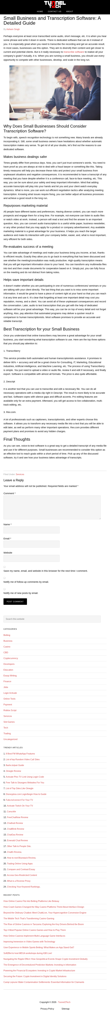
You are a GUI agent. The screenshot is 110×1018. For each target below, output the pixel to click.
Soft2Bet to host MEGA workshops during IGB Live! (27, 953)
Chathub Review (15, 823)
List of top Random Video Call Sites (23, 759)
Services (20, 474)
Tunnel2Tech (55, 4)
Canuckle (11, 811)
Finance (7, 681)
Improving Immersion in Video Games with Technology (29, 941)
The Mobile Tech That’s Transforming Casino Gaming (28, 918)
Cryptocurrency (10, 658)
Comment (9, 493)
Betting (6, 635)
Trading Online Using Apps (20, 863)
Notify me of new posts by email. (20, 593)
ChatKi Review (14, 852)
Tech (5, 728)
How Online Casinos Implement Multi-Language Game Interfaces (34, 936)
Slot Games (9, 722)
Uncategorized (10, 739)
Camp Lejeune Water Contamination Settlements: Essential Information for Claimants (43, 982)
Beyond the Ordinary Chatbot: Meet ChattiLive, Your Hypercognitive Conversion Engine (44, 913)
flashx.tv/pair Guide (15, 765)
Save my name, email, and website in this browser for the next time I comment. (45, 571)
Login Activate (10, 693)
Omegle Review (13, 771)
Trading (7, 733)
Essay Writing (10, 675)
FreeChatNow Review (17, 817)
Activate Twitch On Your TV (20, 806)
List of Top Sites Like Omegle (19, 788)
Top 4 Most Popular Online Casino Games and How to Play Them (34, 930)
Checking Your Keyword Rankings (23, 887)
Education (8, 670)
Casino (6, 647)
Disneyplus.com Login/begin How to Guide (26, 794)
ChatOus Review (15, 835)
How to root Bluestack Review (21, 858)
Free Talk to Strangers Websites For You (25, 782)
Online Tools (9, 699)
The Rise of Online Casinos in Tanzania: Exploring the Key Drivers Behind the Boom (43, 924)
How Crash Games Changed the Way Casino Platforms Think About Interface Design (43, 907)
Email (7, 538)
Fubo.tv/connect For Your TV (19, 800)
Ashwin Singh (13, 29)
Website (7, 552)
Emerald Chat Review (17, 840)
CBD (5, 652)
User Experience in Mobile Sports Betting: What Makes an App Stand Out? (38, 947)
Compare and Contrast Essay (21, 869)
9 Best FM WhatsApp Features (20, 754)
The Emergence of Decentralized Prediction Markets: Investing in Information (39, 965)
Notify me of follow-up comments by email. (26, 582)
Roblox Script (9, 710)
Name (7, 524)
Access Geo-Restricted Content (22, 875)
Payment (7, 704)
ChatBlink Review (15, 829)
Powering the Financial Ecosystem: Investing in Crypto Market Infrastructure (39, 970)
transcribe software (74, 52)
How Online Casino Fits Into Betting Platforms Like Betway (31, 901)
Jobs (5, 687)
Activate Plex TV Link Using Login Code (25, 777)
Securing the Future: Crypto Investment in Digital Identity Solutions (34, 976)
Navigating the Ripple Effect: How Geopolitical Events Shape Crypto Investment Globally (45, 959)
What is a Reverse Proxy (18, 881)
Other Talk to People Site (19, 846)
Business (7, 641)
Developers (8, 664)
